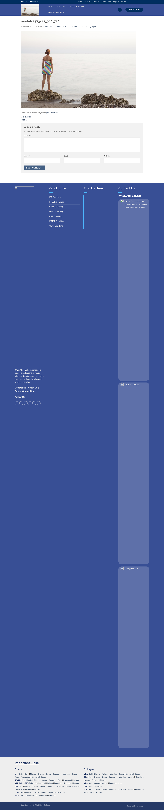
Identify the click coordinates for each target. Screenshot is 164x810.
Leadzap (140, 806)
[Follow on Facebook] (128, 2)
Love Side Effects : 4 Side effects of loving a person (77, 27)
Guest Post (122, 2)
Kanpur (34, 777)
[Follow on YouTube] (142, 2)
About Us (86, 2)
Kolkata (48, 774)
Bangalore (57, 774)
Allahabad (76, 786)
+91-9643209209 (132, 385)
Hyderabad (66, 774)
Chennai (41, 774)
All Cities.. (37, 789)
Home (80, 2)
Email (66, 156)
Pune (120, 783)
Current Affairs (106, 2)
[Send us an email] (135, 2)
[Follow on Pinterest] (137, 2)
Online (21, 774)
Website (107, 156)
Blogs (115, 2)
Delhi (27, 774)
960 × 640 (49, 27)
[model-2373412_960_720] (78, 69)
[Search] (120, 10)
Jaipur (17, 777)
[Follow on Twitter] (133, 2)
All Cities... (42, 777)
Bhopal (74, 774)
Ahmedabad (25, 777)
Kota (23, 780)
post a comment (52, 113)
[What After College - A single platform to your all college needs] (31, 10)
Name (26, 156)
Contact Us (95, 2)
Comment (28, 135)
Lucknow (87, 780)
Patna (94, 780)
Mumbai (33, 774)
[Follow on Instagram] (130, 2)
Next (24, 120)
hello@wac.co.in (131, 569)
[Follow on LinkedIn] (139, 2)
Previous (26, 117)
